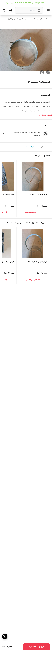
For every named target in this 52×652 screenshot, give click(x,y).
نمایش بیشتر (47, 115)
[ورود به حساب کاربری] (11, 10)
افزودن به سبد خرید (36, 646)
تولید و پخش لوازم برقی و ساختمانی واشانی (34, 19)
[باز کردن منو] (48, 10)
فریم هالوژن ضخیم (8, 19)
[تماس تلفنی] (4, 636)
